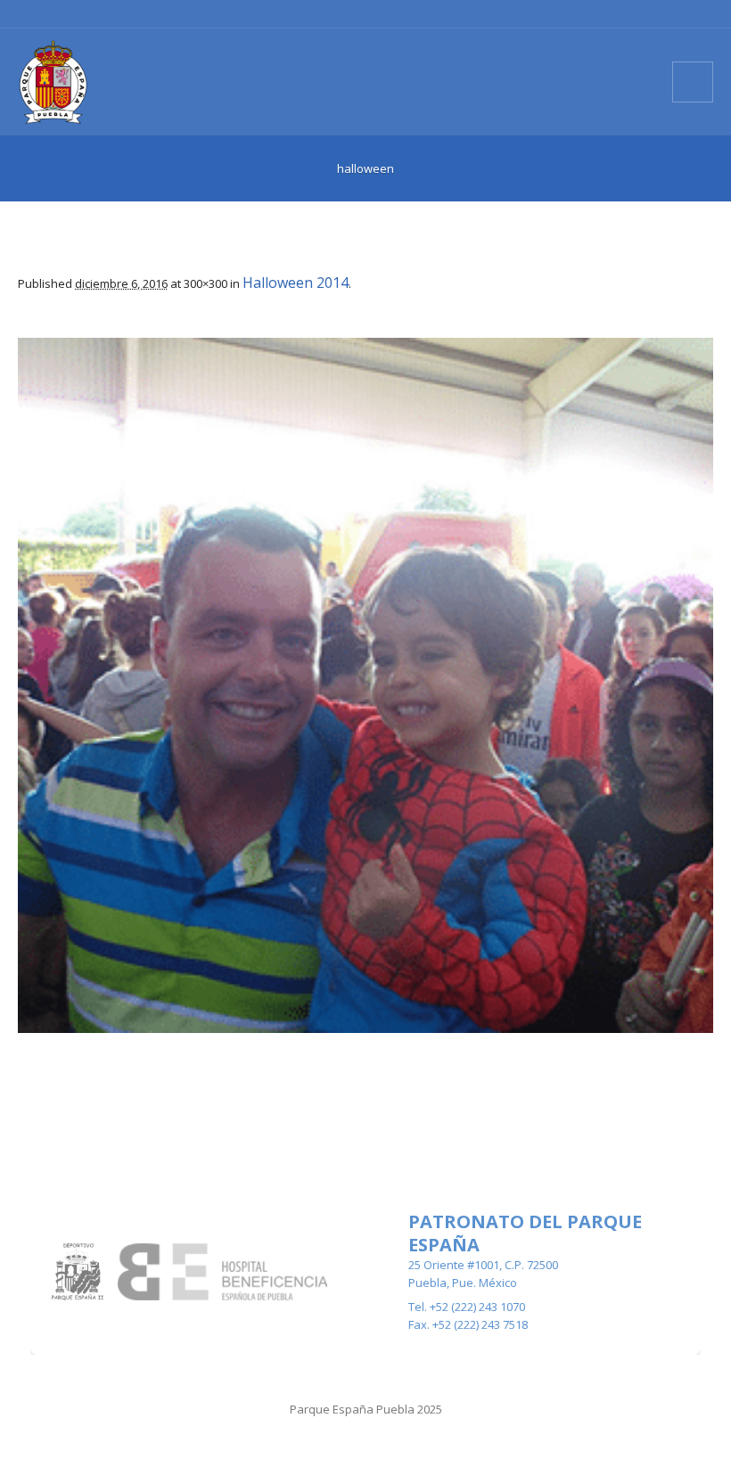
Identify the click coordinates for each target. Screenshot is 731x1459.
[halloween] (365, 685)
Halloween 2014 (295, 282)
